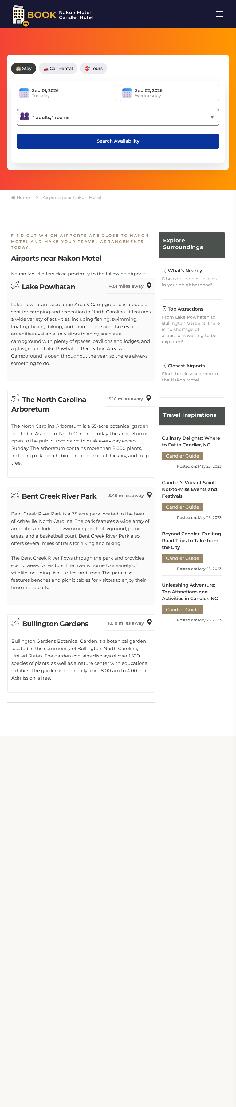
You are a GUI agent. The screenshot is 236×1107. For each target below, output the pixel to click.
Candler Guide (182, 456)
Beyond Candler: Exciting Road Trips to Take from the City (191, 540)
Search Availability (118, 141)
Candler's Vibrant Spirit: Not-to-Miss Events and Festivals (189, 489)
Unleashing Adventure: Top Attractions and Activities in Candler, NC (190, 591)
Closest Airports (186, 366)
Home (22, 197)
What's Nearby (184, 271)
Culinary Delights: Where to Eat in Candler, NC (191, 441)
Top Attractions (185, 309)
